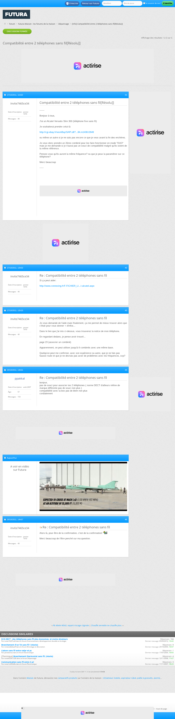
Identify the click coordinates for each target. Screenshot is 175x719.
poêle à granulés (145, 678)
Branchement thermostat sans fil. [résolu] (33, 656)
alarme (157, 678)
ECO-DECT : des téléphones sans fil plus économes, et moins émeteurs (34, 639)
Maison (30, 678)
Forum (12, 24)
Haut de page (161, 709)
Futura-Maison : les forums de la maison (36, 24)
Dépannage (63, 24)
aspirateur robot (128, 678)
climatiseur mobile (111, 678)
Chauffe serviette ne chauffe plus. (106, 625)
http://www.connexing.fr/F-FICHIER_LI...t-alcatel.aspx (67, 286)
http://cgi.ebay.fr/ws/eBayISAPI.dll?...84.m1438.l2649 (67, 132)
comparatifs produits (67, 678)
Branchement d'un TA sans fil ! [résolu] (19, 644)
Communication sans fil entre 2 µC (17, 662)
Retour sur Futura (90, 3)
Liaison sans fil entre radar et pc (16, 650)
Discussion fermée (17, 31)
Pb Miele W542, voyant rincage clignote (71, 625)
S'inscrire (72, 3)
